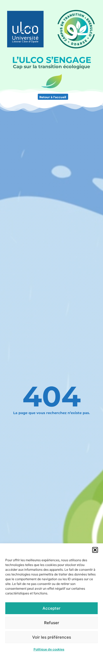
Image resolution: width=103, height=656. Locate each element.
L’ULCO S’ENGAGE (51, 60)
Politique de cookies (49, 649)
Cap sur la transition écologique (51, 66)
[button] (95, 550)
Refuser (51, 622)
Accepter (51, 608)
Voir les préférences (51, 637)
